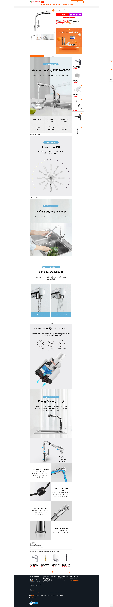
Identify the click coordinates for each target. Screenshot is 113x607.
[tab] (37, 56)
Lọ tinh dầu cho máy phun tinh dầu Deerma (45, 565)
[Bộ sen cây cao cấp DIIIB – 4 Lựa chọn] (67, 558)
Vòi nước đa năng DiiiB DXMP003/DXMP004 (76, 122)
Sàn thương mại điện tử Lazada (74, 582)
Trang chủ (31, 6)
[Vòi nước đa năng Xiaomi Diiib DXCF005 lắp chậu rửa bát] (69, 41)
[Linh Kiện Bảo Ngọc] (34, 1)
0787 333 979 (34, 580)
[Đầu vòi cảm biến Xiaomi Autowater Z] (56, 558)
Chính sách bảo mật (60, 578)
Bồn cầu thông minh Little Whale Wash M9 (77, 81)
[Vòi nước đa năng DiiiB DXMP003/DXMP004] (78, 117)
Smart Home (65, 4)
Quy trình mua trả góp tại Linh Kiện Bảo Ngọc (49, 582)
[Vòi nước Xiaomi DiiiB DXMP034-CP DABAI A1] (35, 558)
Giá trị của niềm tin (59, 577)
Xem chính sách (68, 22)
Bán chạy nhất (42, 4)
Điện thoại (47, 4)
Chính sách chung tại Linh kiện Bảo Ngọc (62, 576)
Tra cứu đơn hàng (45, 581)
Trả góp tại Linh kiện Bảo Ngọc (47, 579)
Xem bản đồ (31, 582)
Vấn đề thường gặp (50, 56)
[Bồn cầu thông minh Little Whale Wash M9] (78, 75)
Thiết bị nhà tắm (70, 4)
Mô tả (37, 56)
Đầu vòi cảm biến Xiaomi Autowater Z (56, 565)
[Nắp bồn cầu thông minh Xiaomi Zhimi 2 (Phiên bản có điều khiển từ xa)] (78, 89)
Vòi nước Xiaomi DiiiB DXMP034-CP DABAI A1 (34, 565)
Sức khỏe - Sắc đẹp (59, 4)
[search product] (42, 2)
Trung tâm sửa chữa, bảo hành (47, 580)
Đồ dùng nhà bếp (52, 4)
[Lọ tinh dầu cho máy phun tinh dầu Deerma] (45, 558)
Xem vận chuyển (58, 25)
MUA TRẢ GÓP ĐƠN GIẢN (75, 15)
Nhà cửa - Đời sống (37, 6)
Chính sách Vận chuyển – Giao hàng (62, 579)
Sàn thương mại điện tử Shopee (74, 580)
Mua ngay (62, 15)
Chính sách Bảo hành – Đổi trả (61, 580)
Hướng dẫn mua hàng (46, 578)
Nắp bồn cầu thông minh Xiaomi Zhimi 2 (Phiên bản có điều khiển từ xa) (77, 95)
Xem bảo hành (72, 23)
